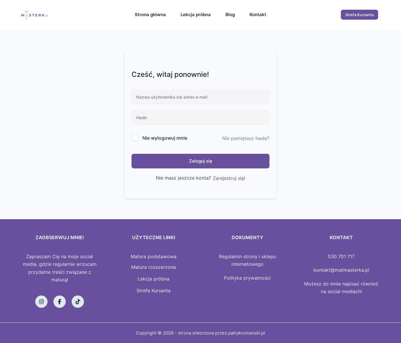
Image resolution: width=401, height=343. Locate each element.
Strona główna (150, 14)
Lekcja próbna (196, 14)
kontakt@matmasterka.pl (341, 270)
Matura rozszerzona (153, 267)
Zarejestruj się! (229, 178)
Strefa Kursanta (359, 14)
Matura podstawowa (153, 256)
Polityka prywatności (247, 278)
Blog (230, 14)
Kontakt (258, 14)
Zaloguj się (200, 161)
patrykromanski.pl (246, 333)
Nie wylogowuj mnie (164, 138)
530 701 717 (341, 256)
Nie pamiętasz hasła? (245, 138)
